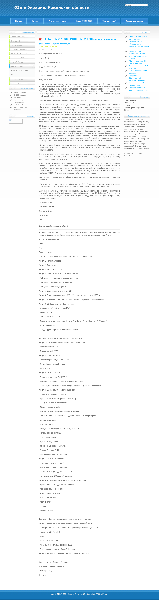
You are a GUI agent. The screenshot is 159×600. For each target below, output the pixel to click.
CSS (64, 594)
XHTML (58, 594)
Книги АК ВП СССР (84, 21)
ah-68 (83, 594)
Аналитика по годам (57, 21)
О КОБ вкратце (20, 95)
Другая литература (61, 44)
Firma (104, 594)
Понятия (35, 21)
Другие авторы (45, 44)
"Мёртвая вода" (109, 21)
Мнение (18, 21)
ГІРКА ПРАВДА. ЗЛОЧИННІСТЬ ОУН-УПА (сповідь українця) (80, 39)
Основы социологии (134, 21)
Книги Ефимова (20, 92)
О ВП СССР (18, 105)
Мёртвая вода (19, 97)
